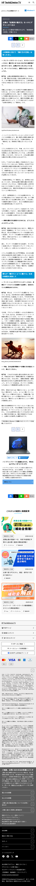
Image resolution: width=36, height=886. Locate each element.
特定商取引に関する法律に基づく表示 (13, 821)
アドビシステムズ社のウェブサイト (18, 762)
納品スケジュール (7, 815)
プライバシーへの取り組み (10, 867)
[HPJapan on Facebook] (7, 856)
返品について (19, 815)
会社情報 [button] (4, 830)
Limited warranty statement (10, 875)
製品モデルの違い (16, 785)
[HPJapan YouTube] (16, 856)
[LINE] (3, 856)
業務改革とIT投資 (8, 536)
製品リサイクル (20, 864)
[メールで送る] (26, 38)
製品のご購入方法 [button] (7, 836)
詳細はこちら (8, 482)
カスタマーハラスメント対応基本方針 (13, 870)
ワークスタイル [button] (10, 545)
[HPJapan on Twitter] (12, 856)
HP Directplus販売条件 (9, 824)
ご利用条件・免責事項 (8, 872)
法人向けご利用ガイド (13, 779)
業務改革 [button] (20, 545)
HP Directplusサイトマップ (10, 819)
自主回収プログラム (8, 864)
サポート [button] (4, 841)
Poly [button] (7, 611)
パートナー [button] (5, 847)
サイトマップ (21, 872)
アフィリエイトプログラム (10, 817)
